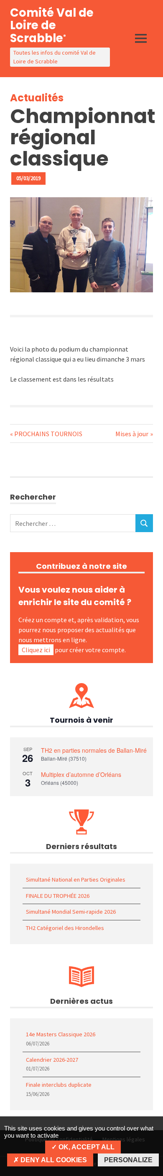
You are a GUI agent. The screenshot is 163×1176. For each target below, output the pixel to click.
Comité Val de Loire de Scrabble (52, 25)
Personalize (128, 1159)
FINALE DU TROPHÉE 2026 (57, 896)
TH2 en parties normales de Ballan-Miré (94, 750)
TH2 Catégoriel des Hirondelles (65, 928)
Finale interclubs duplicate (59, 1084)
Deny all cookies (53, 1159)
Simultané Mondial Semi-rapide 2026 (71, 911)
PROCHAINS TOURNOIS (48, 434)
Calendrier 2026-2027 (52, 1059)
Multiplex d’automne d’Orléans (81, 774)
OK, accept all (86, 1147)
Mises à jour (131, 434)
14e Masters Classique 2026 (60, 1034)
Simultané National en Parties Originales (75, 879)
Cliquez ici (36, 650)
